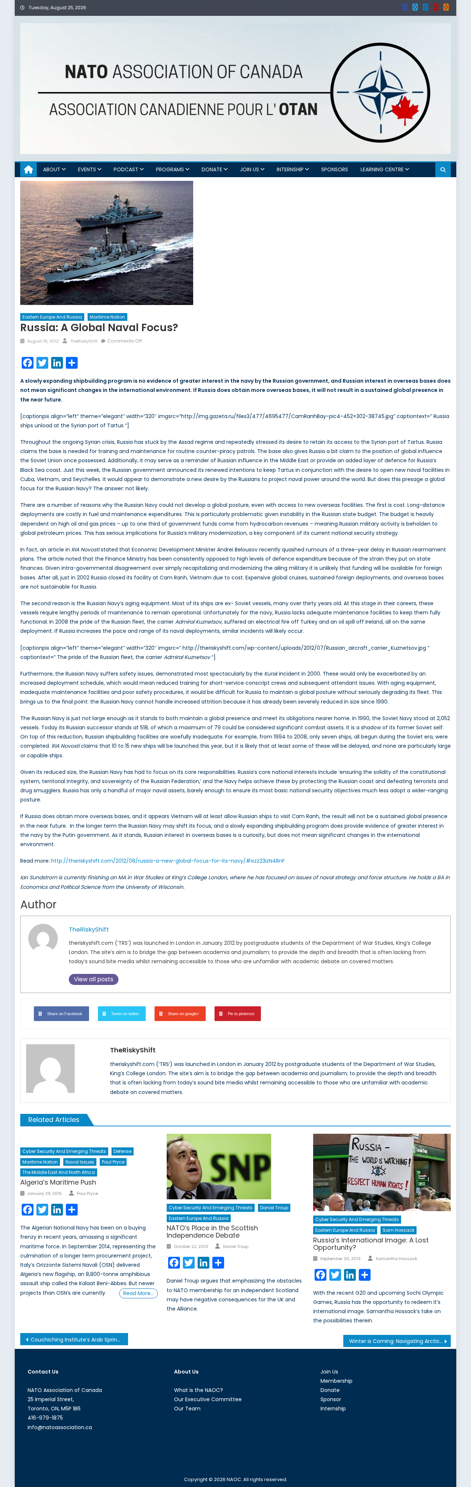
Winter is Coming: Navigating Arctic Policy (400, 1341)
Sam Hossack (398, 1230)
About (51, 169)
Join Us (249, 169)
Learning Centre (382, 169)
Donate (212, 169)
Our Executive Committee (208, 1399)
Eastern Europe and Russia (52, 317)
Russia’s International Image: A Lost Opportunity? (371, 1243)
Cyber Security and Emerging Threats (64, 1151)
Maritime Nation (107, 317)
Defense (122, 1151)
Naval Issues (79, 1162)
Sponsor (331, 1399)
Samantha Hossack (396, 1259)
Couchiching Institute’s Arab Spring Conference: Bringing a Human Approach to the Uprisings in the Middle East (79, 1339)
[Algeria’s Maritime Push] (89, 1138)
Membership (337, 1381)
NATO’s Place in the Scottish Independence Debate (212, 1231)
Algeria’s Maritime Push (58, 1182)
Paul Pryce (113, 1162)
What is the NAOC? (198, 1390)
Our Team (187, 1408)
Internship (290, 169)
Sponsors (334, 169)
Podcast (126, 169)
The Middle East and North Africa (58, 1172)
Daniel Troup (274, 1207)
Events (87, 169)
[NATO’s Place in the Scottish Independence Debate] (235, 1166)
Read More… (138, 1293)
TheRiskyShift (84, 341)
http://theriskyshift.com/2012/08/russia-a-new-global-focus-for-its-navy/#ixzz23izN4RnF (168, 861)
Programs (170, 169)
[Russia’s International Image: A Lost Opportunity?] (382, 1172)
